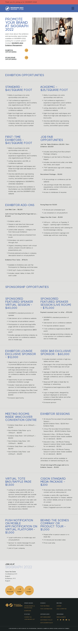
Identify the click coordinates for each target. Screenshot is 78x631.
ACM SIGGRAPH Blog (46, 622)
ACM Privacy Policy (46, 619)
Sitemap (59, 606)
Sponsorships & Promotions (29, 606)
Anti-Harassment (45, 617)
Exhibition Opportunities (10, 51)
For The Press (44, 606)
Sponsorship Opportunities (10, 58)
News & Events (61, 617)
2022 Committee (61, 608)
